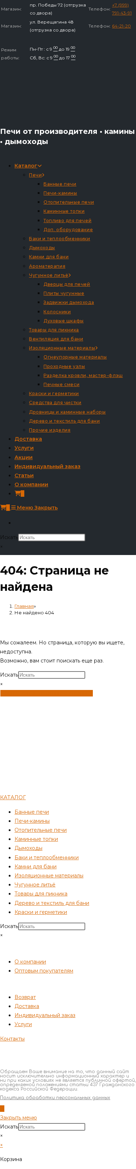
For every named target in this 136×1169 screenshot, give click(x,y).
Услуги (23, 1024)
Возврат (25, 997)
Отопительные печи (41, 830)
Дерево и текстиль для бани (52, 903)
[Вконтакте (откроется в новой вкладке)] (17, 522)
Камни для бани (36, 866)
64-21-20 (121, 26)
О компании (30, 961)
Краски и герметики (41, 912)
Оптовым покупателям (44, 970)
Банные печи (32, 812)
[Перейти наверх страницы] (2, 1108)
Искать (9, 537)
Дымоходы (28, 848)
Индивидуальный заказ (45, 1015)
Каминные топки (36, 839)
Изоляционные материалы (49, 875)
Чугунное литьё (35, 884)
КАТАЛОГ (13, 797)
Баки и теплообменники (47, 857)
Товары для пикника (41, 893)
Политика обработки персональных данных (55, 1097)
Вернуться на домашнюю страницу (46, 693)
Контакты (12, 1038)
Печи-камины (32, 821)
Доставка (27, 1006)
